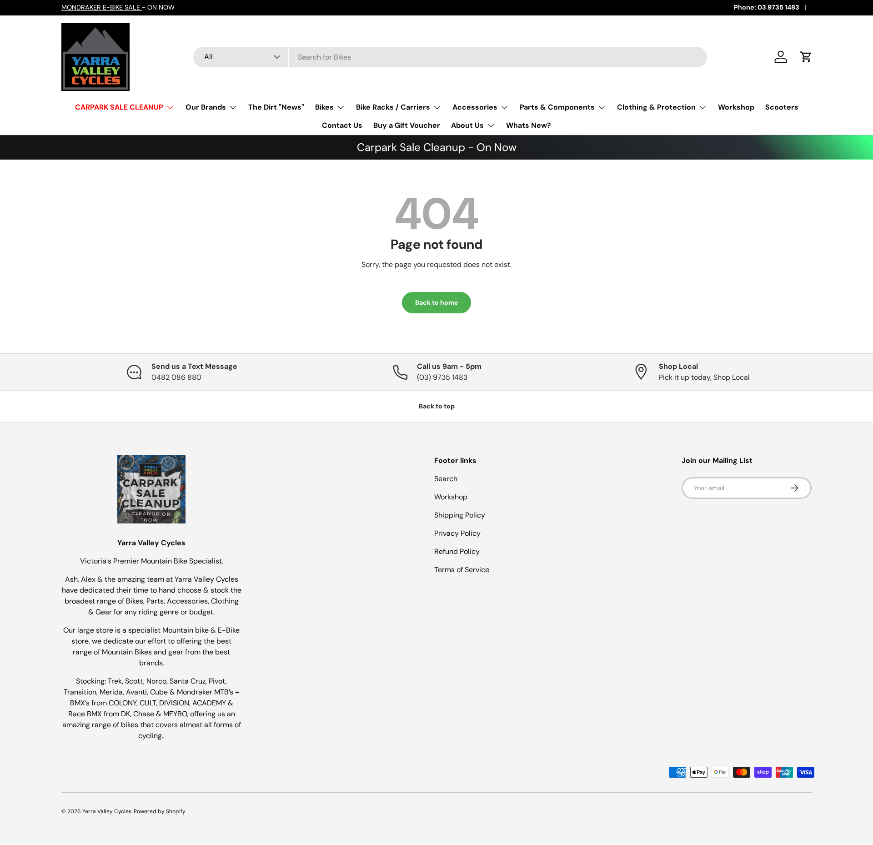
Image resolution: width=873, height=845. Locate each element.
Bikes (324, 107)
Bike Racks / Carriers (393, 107)
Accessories (474, 107)
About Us (467, 125)
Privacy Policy (457, 533)
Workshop (736, 107)
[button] (806, 57)
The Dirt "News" (276, 107)
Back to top (437, 406)
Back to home (436, 302)
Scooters (781, 107)
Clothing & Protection (656, 107)
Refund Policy (457, 551)
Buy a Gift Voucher (406, 125)
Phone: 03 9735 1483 (766, 7)
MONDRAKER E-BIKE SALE (101, 7)
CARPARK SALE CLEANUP (119, 107)
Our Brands (206, 107)
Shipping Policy (459, 515)
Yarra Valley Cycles (106, 811)
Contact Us (342, 125)
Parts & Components (557, 107)
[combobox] (450, 57)
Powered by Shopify (160, 811)
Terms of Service (461, 569)
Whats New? (528, 125)
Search (445, 478)
